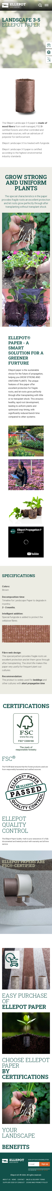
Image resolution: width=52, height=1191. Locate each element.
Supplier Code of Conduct (14, 1182)
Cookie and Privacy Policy (37, 1182)
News (14, 1179)
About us (6, 1179)
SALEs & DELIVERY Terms (35, 1179)
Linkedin (39, 1170)
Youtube (45, 1170)
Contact (21, 1179)
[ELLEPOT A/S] (14, 5)
